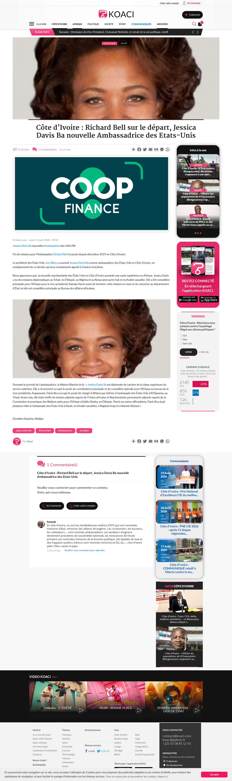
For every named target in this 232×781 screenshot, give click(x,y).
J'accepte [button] (214, 774)
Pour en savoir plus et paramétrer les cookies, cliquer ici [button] (137, 776)
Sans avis (187, 343)
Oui (185, 335)
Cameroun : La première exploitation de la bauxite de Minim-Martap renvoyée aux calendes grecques (117, 32)
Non (185, 339)
